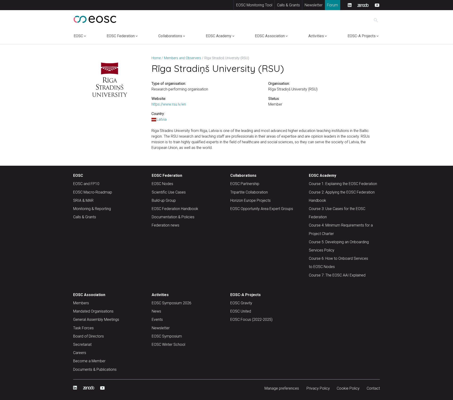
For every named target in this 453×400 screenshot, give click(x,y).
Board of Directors (88, 336)
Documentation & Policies (173, 217)
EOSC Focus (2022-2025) (251, 319)
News (156, 311)
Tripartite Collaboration (249, 192)
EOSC (78, 36)
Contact (373, 388)
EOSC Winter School (168, 344)
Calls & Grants (288, 5)
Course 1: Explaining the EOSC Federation (343, 183)
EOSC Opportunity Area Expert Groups (261, 208)
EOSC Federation (121, 36)
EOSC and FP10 (86, 183)
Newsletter (314, 5)
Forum (332, 5)
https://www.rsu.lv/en (168, 104)
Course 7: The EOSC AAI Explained (337, 275)
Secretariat (82, 344)
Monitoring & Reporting (92, 208)
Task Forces (83, 328)
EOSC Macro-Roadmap (92, 192)
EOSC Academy (218, 36)
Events (157, 319)
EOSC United (240, 311)
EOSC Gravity (241, 303)
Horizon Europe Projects (250, 200)
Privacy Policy (318, 388)
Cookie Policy (348, 388)
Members (81, 303)
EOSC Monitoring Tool (254, 5)
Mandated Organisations (93, 311)
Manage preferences (281, 388)
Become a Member (89, 361)
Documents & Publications (95, 369)
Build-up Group (164, 200)
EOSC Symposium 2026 (171, 303)
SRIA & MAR (83, 200)
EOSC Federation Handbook (175, 208)
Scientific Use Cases (169, 192)
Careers (79, 353)
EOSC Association (270, 36)
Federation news (165, 225)
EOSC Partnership (244, 183)
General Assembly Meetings (96, 319)
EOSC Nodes (162, 183)
